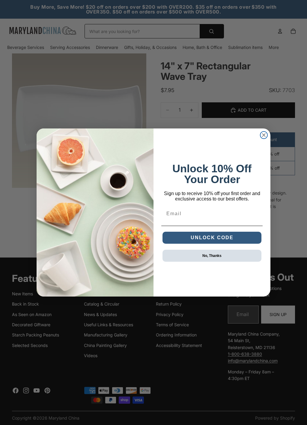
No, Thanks (212, 256)
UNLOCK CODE (212, 237)
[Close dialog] (263, 135)
